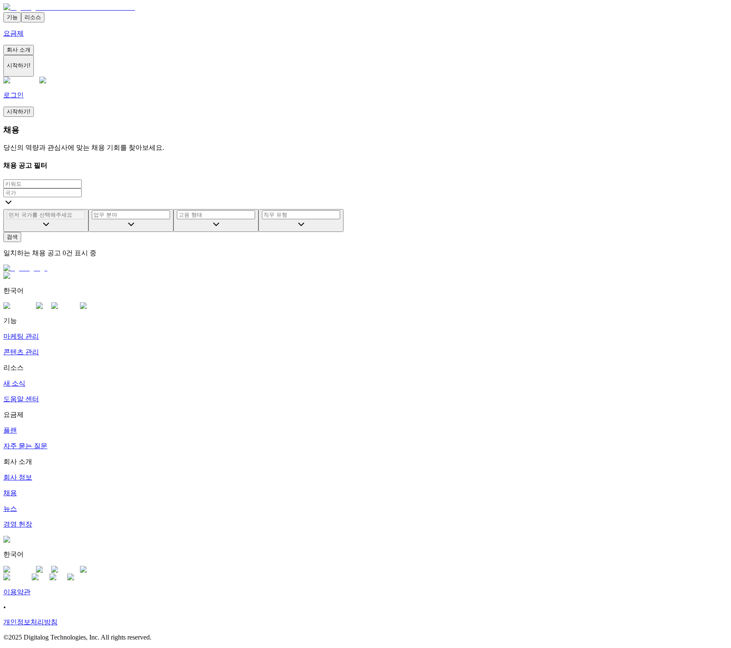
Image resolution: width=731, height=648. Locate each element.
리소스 (33, 17)
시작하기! (18, 111)
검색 (12, 237)
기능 (12, 17)
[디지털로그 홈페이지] (69, 7)
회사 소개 (18, 50)
